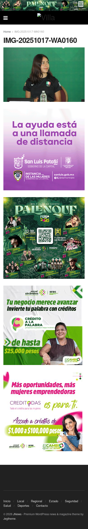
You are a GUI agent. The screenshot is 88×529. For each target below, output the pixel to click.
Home (7, 31)
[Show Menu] (5, 17)
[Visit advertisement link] (44, 5)
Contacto (42, 505)
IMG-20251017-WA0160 (29, 31)
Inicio (6, 501)
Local (20, 501)
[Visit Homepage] (47, 17)
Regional (36, 501)
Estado (53, 501)
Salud (7, 505)
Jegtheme (9, 518)
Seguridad (71, 501)
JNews (17, 514)
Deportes (23, 505)
